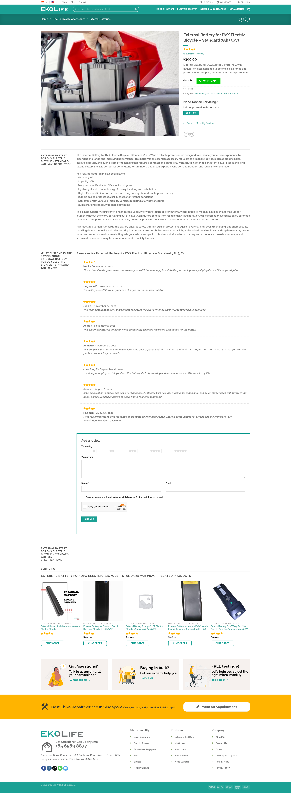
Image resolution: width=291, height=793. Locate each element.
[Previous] (41, 617)
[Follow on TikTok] (54, 768)
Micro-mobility (139, 730)
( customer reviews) (193, 53)
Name (85, 483)
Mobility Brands (141, 767)
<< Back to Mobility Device (198, 123)
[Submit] (136, 9)
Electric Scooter (187, 9)
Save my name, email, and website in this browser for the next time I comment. (125, 497)
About (64, 2)
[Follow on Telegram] (65, 768)
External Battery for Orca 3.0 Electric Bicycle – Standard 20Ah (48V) (101, 627)
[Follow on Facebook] (43, 768)
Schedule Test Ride (184, 737)
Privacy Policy (223, 767)
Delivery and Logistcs (226, 755)
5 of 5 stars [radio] (168, 451)
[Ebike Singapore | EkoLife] (54, 9)
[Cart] (248, 9)
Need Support (182, 761)
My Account (181, 749)
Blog (73, 2)
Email (169, 483)
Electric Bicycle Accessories (68, 19)
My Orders (180, 743)
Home (44, 19)
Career (219, 749)
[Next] (250, 617)
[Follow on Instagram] (49, 768)
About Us (220, 737)
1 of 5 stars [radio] (86, 451)
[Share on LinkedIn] (191, 134)
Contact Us (221, 743)
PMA (136, 755)
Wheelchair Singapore (213, 9)
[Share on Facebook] (186, 134)
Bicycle (137, 761)
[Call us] (60, 768)
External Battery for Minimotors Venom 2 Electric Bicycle (60, 627)
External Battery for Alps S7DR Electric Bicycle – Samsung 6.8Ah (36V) (144, 627)
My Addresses (182, 755)
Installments (236, 9)
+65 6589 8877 (71, 746)
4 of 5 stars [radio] (143, 451)
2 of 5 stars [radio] (103, 451)
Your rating (87, 446)
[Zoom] (45, 132)
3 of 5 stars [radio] (122, 451)
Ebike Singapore (165, 9)
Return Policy (222, 761)
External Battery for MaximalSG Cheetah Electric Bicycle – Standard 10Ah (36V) (188, 627)
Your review (87, 457)
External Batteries (100, 19)
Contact (82, 2)
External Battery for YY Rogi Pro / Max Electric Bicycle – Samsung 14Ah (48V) (229, 627)
